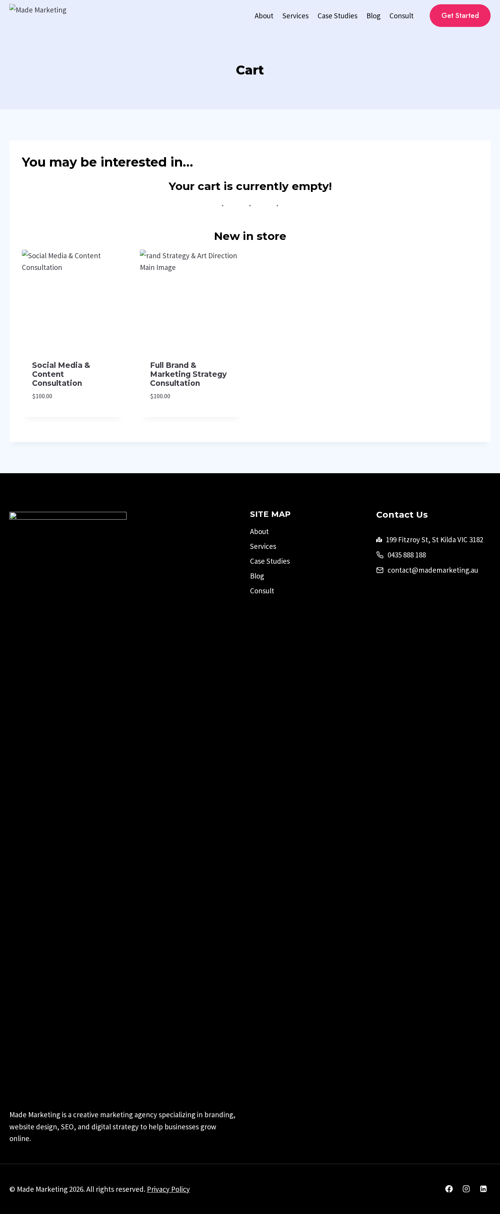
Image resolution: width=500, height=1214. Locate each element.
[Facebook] (449, 1189)
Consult (401, 15)
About (264, 15)
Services (295, 15)
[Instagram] (466, 1189)
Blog (373, 15)
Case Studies (337, 15)
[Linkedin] (483, 1189)
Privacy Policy (168, 1189)
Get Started (460, 16)
